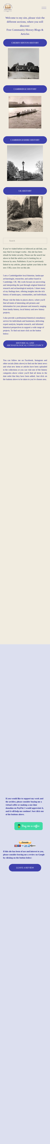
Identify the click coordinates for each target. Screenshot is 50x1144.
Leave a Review (25, 868)
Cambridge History (25, 89)
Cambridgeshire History (25, 140)
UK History (25, 191)
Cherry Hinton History (25, 43)
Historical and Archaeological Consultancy (25, 344)
